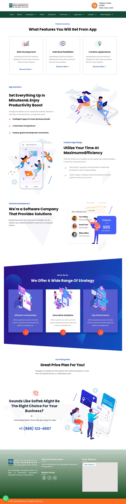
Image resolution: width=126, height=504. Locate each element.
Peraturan (63, 14)
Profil (11, 14)
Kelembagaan (105, 14)
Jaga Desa (78, 14)
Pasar (42, 14)
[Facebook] (44, 478)
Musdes (91, 14)
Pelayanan (52, 14)
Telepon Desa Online (105, 4)
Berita (19, 14)
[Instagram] (49, 478)
